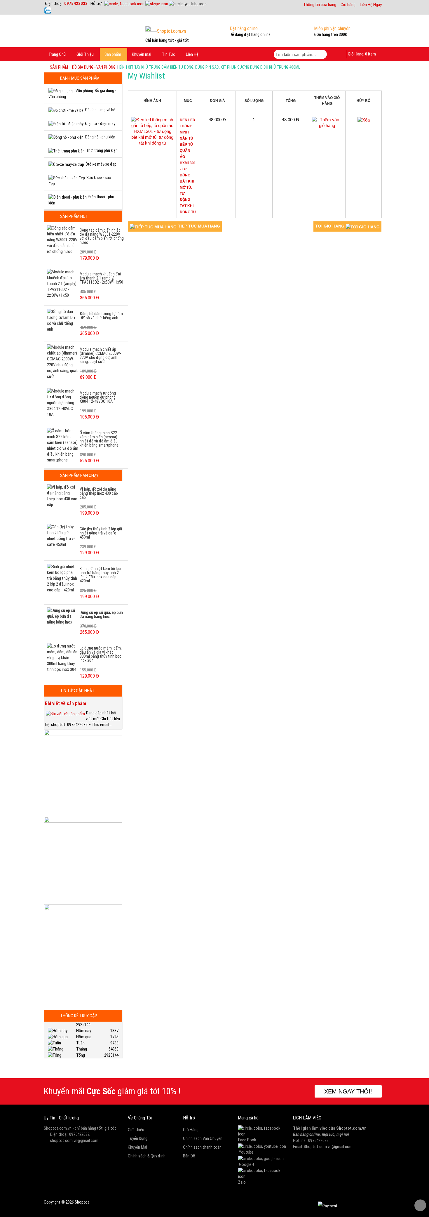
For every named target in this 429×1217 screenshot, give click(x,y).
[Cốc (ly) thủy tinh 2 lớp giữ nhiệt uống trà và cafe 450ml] (63, 535)
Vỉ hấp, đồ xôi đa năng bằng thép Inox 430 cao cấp (99, 493)
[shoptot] (262, 1130)
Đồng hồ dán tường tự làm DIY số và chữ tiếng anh (101, 315)
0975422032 (76, 3)
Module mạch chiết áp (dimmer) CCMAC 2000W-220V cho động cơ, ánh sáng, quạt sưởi (100, 355)
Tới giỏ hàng (329, 226)
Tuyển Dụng (137, 1138)
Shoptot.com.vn (351, 1128)
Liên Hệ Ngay (371, 4)
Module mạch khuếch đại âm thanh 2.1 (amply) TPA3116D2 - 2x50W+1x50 (101, 278)
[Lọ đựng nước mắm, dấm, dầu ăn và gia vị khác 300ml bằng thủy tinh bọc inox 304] (63, 657)
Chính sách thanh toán (202, 1147)
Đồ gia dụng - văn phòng (94, 67)
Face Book (247, 1140)
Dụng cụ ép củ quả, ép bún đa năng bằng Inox (101, 614)
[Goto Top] (420, 1205)
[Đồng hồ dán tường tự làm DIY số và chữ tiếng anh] (63, 320)
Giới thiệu (136, 1129)
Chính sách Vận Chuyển (202, 1138)
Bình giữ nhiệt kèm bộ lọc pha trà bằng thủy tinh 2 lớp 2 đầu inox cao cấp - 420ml (100, 574)
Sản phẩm (59, 67)
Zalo (242, 1182)
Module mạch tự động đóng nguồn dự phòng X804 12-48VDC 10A (98, 397)
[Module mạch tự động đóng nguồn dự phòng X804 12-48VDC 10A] (63, 402)
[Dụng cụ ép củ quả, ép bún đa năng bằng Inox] (63, 616)
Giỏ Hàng (190, 1129)
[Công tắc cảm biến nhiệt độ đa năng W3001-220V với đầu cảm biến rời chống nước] (63, 239)
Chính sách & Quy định (146, 1156)
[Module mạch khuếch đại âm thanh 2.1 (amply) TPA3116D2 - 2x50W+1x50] (63, 283)
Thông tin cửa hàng (319, 4)
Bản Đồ (189, 1156)
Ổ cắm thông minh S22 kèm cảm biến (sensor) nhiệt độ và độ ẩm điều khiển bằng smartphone (99, 438)
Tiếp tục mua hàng (199, 226)
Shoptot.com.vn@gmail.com (328, 1146)
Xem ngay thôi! (348, 1091)
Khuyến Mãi (137, 1147)
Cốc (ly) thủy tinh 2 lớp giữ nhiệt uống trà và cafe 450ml (101, 533)
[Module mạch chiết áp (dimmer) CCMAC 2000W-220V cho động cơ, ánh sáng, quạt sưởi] (63, 361)
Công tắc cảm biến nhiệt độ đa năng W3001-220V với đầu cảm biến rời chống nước (102, 236)
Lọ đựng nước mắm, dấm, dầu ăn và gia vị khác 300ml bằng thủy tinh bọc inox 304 (101, 654)
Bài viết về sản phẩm (65, 703)
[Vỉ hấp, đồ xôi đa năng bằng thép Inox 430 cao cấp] (63, 495)
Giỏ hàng (348, 4)
